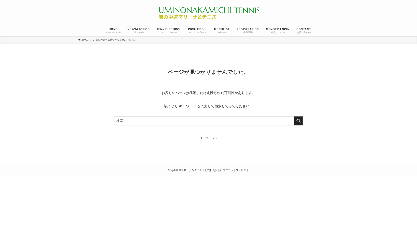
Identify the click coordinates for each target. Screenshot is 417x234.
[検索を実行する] (298, 120)
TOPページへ (208, 138)
